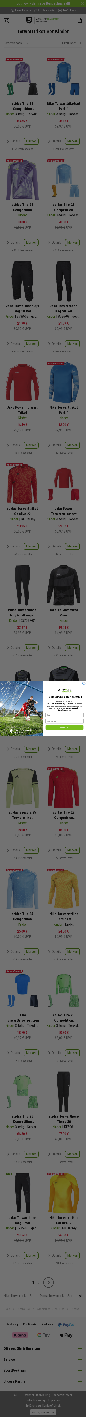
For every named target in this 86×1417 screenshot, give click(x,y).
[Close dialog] (83, 683)
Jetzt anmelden (64, 727)
